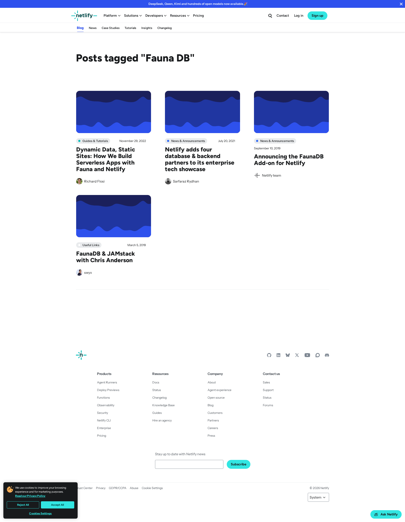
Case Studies (111, 28)
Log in (298, 16)
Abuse (134, 488)
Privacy (100, 488)
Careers (213, 428)
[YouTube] (307, 356)
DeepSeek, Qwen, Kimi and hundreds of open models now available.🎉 (197, 4)
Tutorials (130, 28)
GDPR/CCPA (117, 488)
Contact (283, 16)
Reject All (23, 504)
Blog (80, 28)
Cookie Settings (152, 488)
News (93, 28)
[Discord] (327, 356)
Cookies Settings (40, 513)
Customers (215, 413)
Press (211, 435)
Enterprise (104, 428)
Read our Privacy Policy (30, 495)
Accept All (57, 504)
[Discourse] (318, 356)
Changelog (164, 28)
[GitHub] (269, 356)
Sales (266, 382)
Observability (105, 405)
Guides (157, 413)
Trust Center (84, 488)
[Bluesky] (288, 356)
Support (268, 390)
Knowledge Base (163, 405)
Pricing (198, 16)
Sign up (317, 16)
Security (102, 413)
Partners (213, 420)
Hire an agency (162, 420)
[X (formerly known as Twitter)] (297, 356)
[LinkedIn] (278, 356)
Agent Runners (107, 382)
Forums (268, 405)
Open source (216, 397)
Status (156, 390)
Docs (155, 382)
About (212, 382)
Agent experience (219, 390)
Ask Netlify (389, 514)
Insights (146, 28)
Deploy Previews (108, 390)
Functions (103, 397)
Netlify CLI (104, 420)
